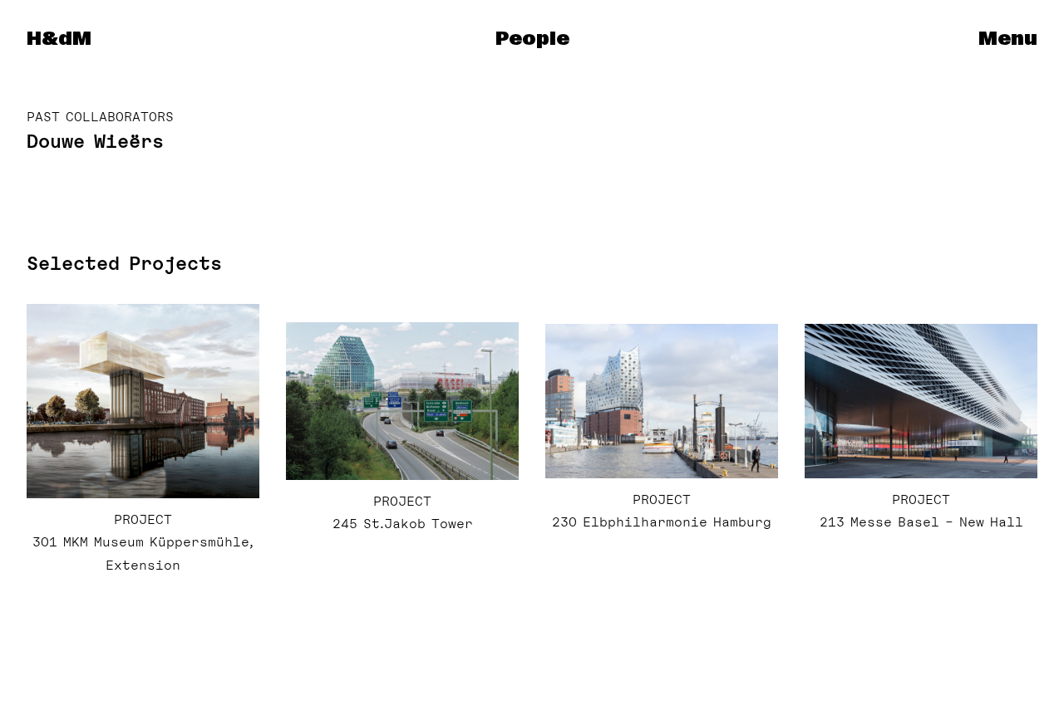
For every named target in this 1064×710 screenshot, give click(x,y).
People (532, 39)
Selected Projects (124, 263)
